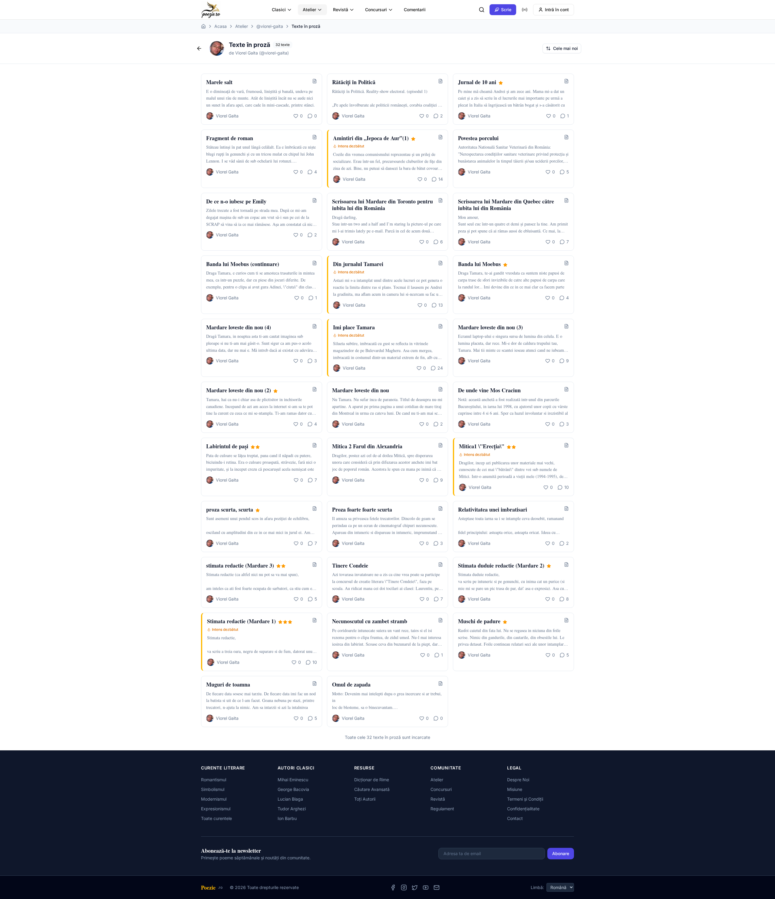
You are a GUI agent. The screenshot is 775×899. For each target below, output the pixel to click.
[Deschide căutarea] (481, 9)
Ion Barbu (287, 818)
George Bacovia (293, 789)
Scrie (506, 9)
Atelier (309, 9)
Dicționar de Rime (371, 779)
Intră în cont (557, 9)
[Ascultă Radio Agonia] (525, 9)
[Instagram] (404, 887)
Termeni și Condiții (525, 799)
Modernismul (213, 799)
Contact (515, 818)
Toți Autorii (364, 799)
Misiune (514, 789)
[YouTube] (426, 887)
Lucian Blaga (290, 799)
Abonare (560, 853)
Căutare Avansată (372, 789)
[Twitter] (415, 887)
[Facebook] (393, 887)
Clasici (279, 9)
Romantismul (213, 779)
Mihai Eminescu (293, 779)
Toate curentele (216, 818)
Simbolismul (212, 789)
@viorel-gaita (269, 26)
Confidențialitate (523, 808)
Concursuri (376, 9)
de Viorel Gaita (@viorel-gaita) (259, 52)
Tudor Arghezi (292, 808)
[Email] (437, 887)
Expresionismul (215, 808)
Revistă (340, 9)
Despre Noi (518, 779)
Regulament (442, 808)
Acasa (220, 26)
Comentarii (415, 9)
